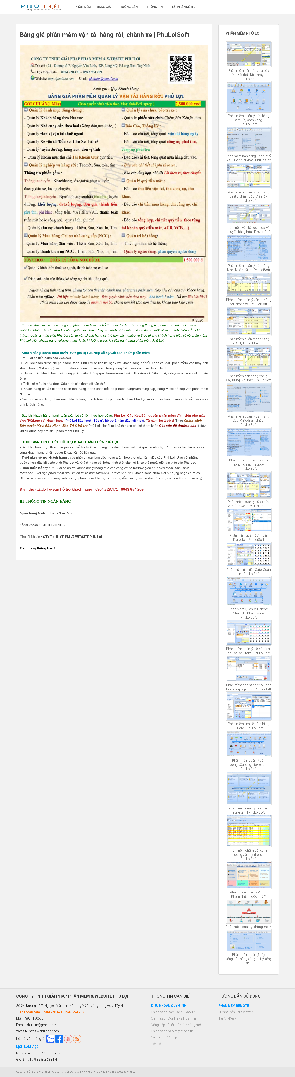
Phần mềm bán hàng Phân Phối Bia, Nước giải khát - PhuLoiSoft (248, 158)
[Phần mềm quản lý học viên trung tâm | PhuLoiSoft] (249, 788)
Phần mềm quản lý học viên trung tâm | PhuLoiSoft (248, 810)
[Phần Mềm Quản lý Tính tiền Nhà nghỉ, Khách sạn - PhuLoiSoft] (249, 591)
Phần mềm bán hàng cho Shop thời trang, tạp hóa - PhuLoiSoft (248, 687)
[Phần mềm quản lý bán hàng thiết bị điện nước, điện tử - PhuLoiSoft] (249, 175)
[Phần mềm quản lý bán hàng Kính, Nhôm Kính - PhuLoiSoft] (249, 248)
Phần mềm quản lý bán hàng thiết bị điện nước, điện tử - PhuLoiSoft (248, 196)
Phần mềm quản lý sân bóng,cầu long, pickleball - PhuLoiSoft (248, 765)
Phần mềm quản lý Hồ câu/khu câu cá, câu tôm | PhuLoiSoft (248, 651)
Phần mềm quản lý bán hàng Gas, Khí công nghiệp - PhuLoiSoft (248, 421)
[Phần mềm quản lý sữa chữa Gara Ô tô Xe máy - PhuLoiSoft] (249, 485)
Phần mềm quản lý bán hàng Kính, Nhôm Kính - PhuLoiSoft (248, 268)
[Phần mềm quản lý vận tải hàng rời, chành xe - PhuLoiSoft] (249, 284)
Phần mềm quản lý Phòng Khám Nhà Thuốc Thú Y (248, 894)
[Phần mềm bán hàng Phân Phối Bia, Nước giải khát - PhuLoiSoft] (249, 139)
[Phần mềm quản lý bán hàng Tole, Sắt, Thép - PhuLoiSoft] (249, 321)
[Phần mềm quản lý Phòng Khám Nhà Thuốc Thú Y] (249, 875)
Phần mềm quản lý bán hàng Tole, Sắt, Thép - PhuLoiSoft (248, 341)
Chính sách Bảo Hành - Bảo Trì (173, 1012)
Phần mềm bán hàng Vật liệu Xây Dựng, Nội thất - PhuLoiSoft (248, 378)
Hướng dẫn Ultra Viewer (235, 1012)
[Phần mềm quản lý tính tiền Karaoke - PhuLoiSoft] (249, 520)
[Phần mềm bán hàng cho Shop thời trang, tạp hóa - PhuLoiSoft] (249, 668)
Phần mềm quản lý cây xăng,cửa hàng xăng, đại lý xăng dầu (249, 959)
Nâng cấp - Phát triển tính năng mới (176, 1025)
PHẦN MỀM (83, 7)
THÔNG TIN (154, 7)
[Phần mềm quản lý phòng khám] (249, 911)
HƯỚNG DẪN (129, 7)
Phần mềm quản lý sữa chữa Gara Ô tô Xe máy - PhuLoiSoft (249, 504)
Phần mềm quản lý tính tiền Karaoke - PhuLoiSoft (248, 538)
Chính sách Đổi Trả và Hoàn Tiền (174, 1018)
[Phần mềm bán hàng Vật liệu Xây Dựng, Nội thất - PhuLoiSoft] (249, 359)
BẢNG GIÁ (104, 7)
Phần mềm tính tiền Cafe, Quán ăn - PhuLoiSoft (249, 572)
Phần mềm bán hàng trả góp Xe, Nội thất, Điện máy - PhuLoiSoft (248, 75)
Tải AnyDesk (227, 1018)
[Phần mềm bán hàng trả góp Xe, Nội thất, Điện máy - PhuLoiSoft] (249, 54)
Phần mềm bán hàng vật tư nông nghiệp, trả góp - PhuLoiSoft (248, 464)
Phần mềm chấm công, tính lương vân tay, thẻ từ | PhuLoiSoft (249, 855)
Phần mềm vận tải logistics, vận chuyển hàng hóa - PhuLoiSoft (248, 230)
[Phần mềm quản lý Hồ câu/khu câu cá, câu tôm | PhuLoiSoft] (249, 633)
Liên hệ (156, 1044)
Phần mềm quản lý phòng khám (249, 927)
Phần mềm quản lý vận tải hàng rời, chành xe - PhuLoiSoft (248, 302)
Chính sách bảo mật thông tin (172, 1031)
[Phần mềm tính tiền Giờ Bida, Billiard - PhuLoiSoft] (249, 705)
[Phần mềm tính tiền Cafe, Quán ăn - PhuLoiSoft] (249, 554)
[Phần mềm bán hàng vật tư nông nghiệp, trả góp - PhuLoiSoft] (249, 442)
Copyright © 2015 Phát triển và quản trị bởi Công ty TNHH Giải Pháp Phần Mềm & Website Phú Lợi (76, 1071)
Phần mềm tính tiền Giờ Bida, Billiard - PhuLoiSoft (248, 726)
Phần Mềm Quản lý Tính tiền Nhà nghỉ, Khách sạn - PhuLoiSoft (249, 613)
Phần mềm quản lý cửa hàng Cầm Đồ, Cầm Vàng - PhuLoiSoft (248, 120)
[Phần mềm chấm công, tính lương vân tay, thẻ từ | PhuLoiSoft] (249, 831)
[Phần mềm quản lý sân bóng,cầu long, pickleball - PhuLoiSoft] (249, 744)
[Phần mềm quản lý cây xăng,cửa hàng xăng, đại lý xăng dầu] (249, 940)
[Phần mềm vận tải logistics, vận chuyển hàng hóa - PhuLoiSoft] (249, 213)
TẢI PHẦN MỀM (182, 7)
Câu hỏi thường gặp (165, 1037)
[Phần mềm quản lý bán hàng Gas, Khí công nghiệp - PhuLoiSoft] (249, 397)
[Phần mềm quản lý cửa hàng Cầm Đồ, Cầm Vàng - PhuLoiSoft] (249, 97)
